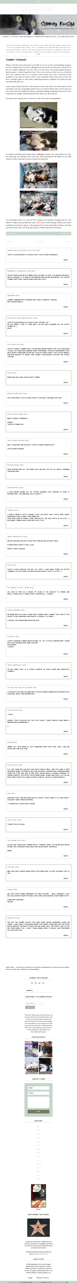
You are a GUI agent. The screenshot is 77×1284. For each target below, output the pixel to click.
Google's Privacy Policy (41, 1254)
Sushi (9, 373)
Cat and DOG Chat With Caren (19, 687)
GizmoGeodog (13, 487)
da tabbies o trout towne (18, 587)
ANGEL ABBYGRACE (14, 665)
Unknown (11, 295)
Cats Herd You (13, 344)
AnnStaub (11, 918)
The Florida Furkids (15, 440)
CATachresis (12, 710)
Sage (9, 565)
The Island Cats (14, 840)
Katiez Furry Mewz (15, 414)
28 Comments (12, 233)
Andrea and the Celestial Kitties (21, 250)
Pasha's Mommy (13, 610)
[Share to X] (64, 233)
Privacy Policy (43, 1278)
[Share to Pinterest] (69, 233)
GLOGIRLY (11, 636)
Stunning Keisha (26, 1282)
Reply (66, 260)
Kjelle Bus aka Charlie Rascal (20, 318)
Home (40, 241)
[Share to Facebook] (62, 233)
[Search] (50, 990)
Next (69, 241)
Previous (9, 241)
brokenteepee (13, 465)
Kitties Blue (12, 765)
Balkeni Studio (46, 1282)
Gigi (9, 793)
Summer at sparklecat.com (19, 271)
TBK (66, 1282)
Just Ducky (12, 820)
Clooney (10, 867)
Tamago (10, 510)
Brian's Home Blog (15, 393)
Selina (10, 889)
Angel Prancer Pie (15, 536)
